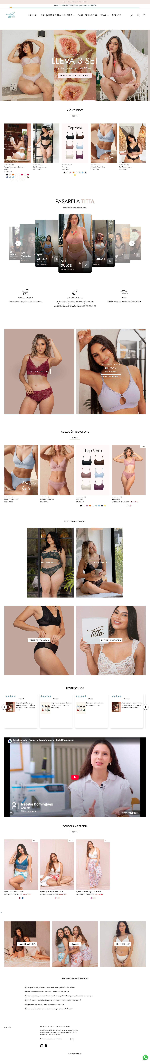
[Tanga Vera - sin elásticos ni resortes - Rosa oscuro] (16, 175)
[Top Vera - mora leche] (71, 173)
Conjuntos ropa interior (57, 15)
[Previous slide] (18, 243)
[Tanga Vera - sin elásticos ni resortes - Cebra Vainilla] (12, 180)
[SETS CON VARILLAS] (50, 563)
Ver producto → (95, 264)
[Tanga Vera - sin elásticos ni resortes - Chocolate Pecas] (23, 180)
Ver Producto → (14, 258)
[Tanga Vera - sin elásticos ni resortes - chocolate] (13, 175)
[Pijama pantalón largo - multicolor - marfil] (94, 898)
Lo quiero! (17, 160)
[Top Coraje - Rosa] (130, 506)
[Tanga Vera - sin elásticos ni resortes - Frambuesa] (16, 177)
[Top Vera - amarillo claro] (75, 175)
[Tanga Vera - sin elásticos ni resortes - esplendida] (28, 177)
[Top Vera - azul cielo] (82, 173)
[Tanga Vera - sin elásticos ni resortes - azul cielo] (13, 177)
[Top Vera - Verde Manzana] (79, 173)
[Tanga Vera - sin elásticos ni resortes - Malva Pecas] (22, 177)
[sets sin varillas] (39, 371)
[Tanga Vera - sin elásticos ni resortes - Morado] (19, 177)
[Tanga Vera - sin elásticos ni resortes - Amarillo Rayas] (25, 177)
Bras (104, 15)
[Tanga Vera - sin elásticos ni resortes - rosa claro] (10, 175)
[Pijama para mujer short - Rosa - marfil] (59, 898)
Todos (75, 116)
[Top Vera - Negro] (65, 173)
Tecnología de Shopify (75, 1054)
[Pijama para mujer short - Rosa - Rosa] (56, 898)
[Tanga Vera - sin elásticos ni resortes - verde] (20, 180)
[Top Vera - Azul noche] (85, 173)
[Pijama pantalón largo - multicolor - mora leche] (91, 898)
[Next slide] (132, 243)
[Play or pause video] (57, 259)
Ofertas (117, 15)
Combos (33, 15)
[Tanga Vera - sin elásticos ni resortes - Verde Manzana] (10, 177)
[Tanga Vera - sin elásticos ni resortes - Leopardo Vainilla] (17, 180)
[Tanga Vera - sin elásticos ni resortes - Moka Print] (15, 180)
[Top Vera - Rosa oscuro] (76, 173)
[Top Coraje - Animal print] (127, 506)
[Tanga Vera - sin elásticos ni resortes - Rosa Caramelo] (19, 175)
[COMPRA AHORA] (111, 371)
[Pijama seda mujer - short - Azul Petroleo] (23, 898)
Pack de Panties (87, 15)
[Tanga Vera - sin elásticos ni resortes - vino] (28, 175)
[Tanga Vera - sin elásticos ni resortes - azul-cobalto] (7, 177)
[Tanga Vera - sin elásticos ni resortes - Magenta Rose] (25, 175)
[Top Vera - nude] (68, 173)
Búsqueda (7, 1027)
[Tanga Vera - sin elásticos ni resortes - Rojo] (22, 175)
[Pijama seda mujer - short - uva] (20, 898)
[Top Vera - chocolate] (73, 173)
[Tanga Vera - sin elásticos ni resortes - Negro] (7, 175)
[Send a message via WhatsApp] (145, 1057)
